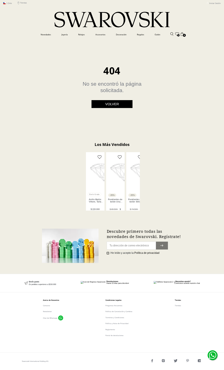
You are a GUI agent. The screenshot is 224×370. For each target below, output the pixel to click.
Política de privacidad (146, 252)
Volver (112, 104)
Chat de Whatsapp (50, 318)
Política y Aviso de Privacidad (116, 323)
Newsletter (47, 311)
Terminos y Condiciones (114, 317)
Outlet (157, 34)
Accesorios (100, 34)
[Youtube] (200, 361)
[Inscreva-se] (162, 246)
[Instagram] (164, 361)
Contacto (46, 305)
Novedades (46, 34)
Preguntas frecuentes (113, 305)
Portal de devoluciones (114, 335)
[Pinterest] (188, 361)
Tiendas (23, 3)
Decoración (121, 34)
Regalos (140, 34)
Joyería (64, 34)
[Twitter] (176, 361)
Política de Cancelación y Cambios (118, 311)
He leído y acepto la (134, 252)
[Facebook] (152, 361)
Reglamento (110, 329)
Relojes (81, 34)
